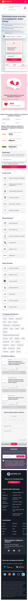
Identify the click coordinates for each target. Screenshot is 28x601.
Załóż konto (14, 482)
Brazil (3, 526)
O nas (3, 492)
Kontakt (4, 510)
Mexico (24, 528)
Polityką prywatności (13, 163)
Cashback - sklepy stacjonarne (17, 498)
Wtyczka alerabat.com (18, 492)
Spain (3, 531)
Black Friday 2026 (17, 504)
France (24, 526)
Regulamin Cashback (5, 498)
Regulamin (5, 495)
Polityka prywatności (5, 502)
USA (3, 534)
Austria (24, 523)
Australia (14, 523)
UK (23, 531)
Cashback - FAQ (16, 495)
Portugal (14, 531)
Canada (14, 534)
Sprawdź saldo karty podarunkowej (18, 514)
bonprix (3, 123)
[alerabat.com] (7, 2)
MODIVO (17, 123)
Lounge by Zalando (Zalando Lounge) (6, 119)
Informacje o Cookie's (5, 506)
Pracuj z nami (16, 507)
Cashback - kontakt (17, 501)
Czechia (14, 526)
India (13, 528)
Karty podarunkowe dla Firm (18, 510)
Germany (4, 528)
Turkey (4, 523)
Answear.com (18, 119)
